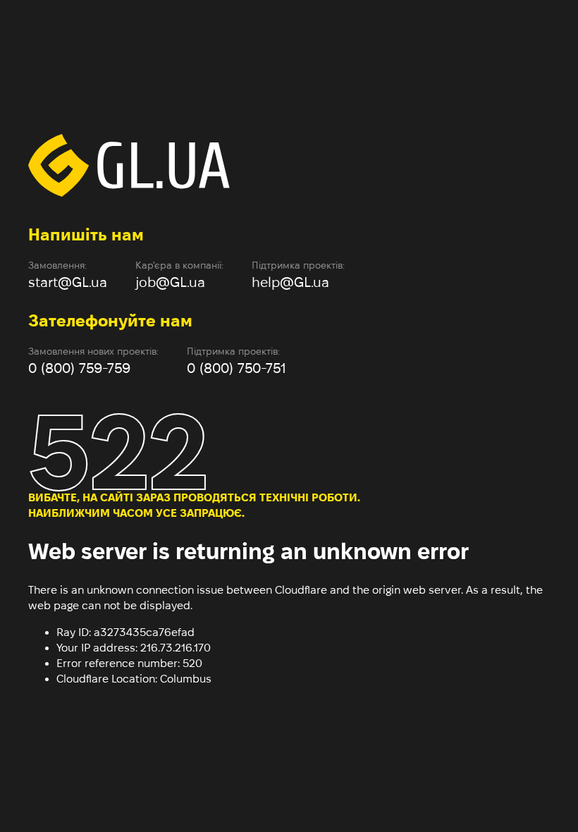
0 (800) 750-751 (236, 368)
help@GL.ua (290, 282)
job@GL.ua (170, 282)
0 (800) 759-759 (79, 368)
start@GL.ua (67, 282)
